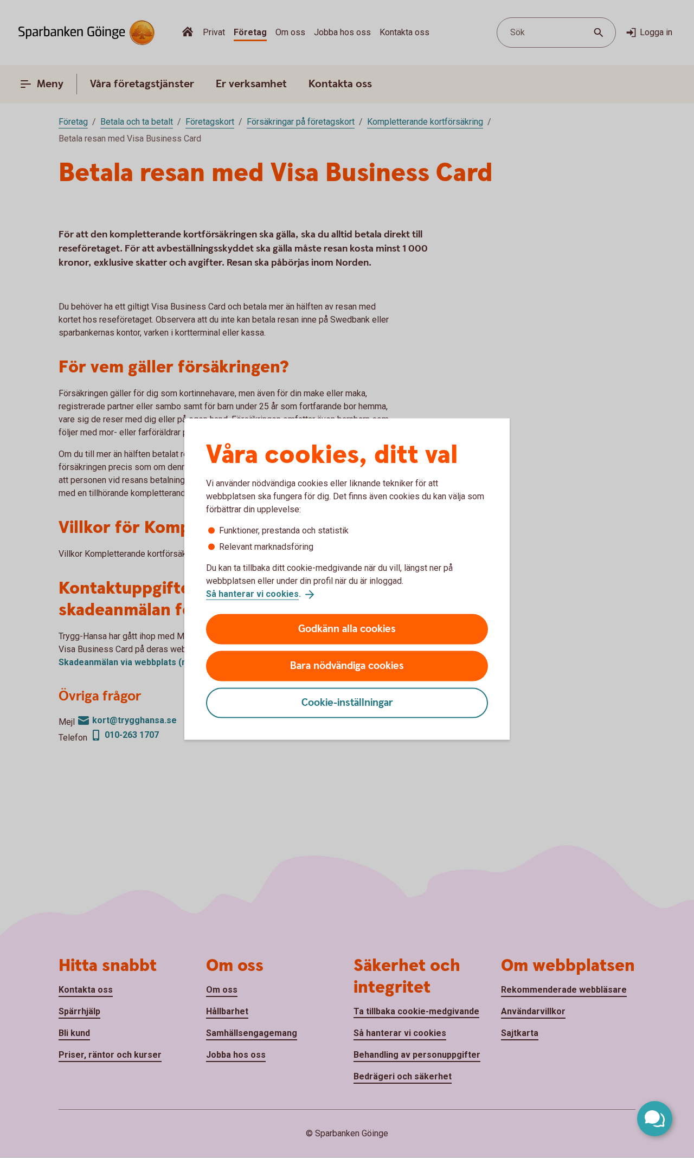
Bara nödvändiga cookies (347, 665)
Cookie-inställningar (347, 702)
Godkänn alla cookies (347, 628)
